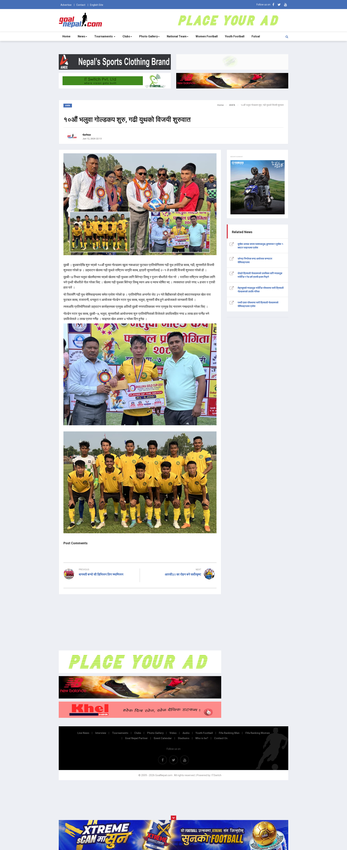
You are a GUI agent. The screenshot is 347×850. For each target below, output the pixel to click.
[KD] (140, 716)
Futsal (256, 36)
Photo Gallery (148, 36)
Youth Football (234, 36)
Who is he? (201, 738)
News (81, 36)
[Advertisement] (140, 622)
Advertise (66, 4)
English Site (96, 4)
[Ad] (140, 672)
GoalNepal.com (81, 20)
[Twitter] (279, 4)
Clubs (126, 36)
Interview (100, 733)
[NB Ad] (140, 697)
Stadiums (183, 738)
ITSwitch (216, 775)
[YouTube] (285, 4)
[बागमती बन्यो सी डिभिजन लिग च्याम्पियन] (100, 580)
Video (173, 733)
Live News (83, 733)
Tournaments (103, 36)
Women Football (207, 36)
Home (66, 36)
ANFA (232, 105)
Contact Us (221, 738)
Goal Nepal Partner (136, 738)
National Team (177, 36)
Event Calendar (163, 738)
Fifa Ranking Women (257, 733)
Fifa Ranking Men (229, 733)
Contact (80, 4)
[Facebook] (273, 4)
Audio (186, 733)
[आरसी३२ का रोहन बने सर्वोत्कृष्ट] (179, 580)
